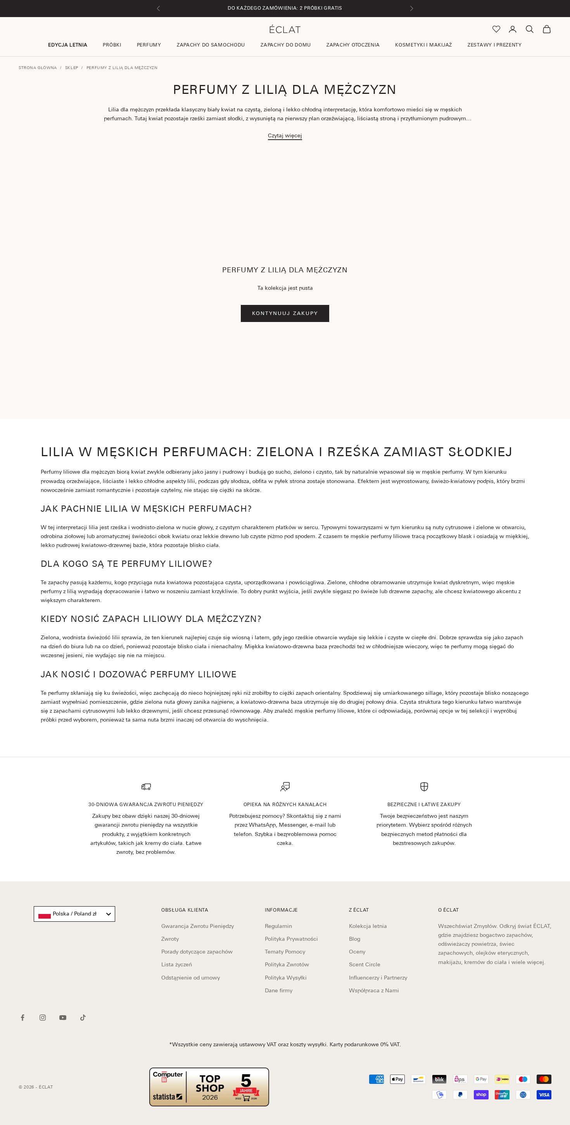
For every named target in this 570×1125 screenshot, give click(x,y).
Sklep (71, 67)
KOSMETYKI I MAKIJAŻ (423, 45)
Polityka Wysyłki (286, 977)
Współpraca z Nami (374, 990)
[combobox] (74, 914)
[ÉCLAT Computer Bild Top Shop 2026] (209, 1087)
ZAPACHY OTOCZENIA (353, 45)
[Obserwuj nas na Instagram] (43, 1017)
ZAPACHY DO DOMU (286, 45)
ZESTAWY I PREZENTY (495, 45)
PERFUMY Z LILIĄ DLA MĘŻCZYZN (122, 67)
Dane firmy (278, 990)
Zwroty (170, 939)
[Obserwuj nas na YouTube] (63, 1017)
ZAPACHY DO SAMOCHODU (211, 45)
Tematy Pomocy (285, 951)
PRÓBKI (112, 45)
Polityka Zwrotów (287, 964)
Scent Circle (364, 964)
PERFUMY (149, 45)
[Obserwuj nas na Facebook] (22, 1017)
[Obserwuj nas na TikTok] (83, 1017)
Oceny (357, 951)
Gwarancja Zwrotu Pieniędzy (197, 926)
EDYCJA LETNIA (67, 45)
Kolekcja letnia (368, 926)
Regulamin (278, 926)
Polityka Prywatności (291, 939)
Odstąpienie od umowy (190, 977)
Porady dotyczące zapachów (197, 951)
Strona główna (38, 67)
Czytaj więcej (285, 135)
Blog (354, 939)
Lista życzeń (176, 964)
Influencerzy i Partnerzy (378, 977)
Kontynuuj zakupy (285, 313)
